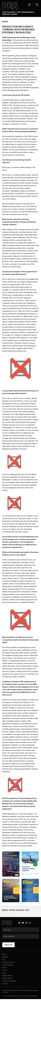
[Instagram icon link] (26, 923)
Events (4, 968)
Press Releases (7, 965)
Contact (5, 983)
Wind (4, 954)
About (4, 973)
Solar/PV (5, 957)
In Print (4, 970)
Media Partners (7, 975)
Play (3, 960)
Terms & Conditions (9, 981)
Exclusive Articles (8, 962)
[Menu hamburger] (29, 4)
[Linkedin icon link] (19, 923)
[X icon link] (30, 923)
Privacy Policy (7, 978)
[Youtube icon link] (23, 922)
